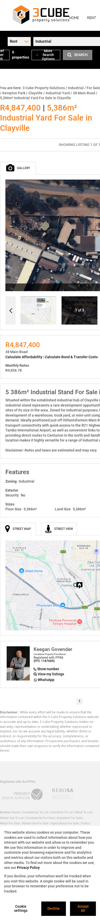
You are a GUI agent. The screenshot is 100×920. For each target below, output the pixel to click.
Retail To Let (83, 812)
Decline (53, 908)
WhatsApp (46, 680)
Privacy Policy (28, 868)
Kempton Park (13, 93)
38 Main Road (84, 93)
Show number (48, 669)
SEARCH (81, 55)
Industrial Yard (58, 93)
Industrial (76, 88)
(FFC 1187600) (44, 661)
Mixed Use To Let (12, 818)
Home (16, 812)
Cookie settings (20, 908)
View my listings (51, 674)
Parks (85, 823)
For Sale (93, 88)
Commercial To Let (35, 812)
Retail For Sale (10, 823)
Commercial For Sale (40, 818)
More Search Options (48, 55)
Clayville (35, 93)
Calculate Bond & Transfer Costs (71, 357)
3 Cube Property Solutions (44, 88)
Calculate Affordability (23, 357)
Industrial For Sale (69, 818)
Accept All (83, 908)
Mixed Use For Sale (35, 823)
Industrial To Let (61, 812)
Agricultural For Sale (65, 823)
